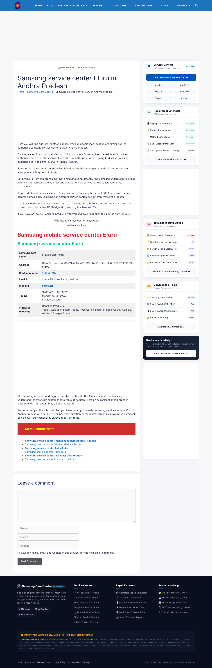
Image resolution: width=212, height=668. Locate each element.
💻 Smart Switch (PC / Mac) (173, 597)
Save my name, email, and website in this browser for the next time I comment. (67, 552)
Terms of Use (43, 662)
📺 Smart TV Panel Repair (129, 617)
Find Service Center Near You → (171, 77)
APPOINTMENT (143, 5)
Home (21, 91)
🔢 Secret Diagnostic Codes (173, 602)
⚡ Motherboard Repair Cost (130, 607)
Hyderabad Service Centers (87, 612)
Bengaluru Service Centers (87, 607)
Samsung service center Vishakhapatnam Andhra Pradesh (60, 440)
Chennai (158, 98)
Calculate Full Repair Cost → (171, 159)
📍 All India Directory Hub (86, 592)
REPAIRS (97, 5)
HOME (38, 5)
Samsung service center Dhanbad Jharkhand (51, 459)
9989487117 (49, 273)
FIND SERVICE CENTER (71, 5)
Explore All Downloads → (171, 326)
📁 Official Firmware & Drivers (174, 592)
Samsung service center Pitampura (45, 451)
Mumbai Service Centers (86, 597)
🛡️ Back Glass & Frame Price (130, 612)
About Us (29, 662)
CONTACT (162, 5)
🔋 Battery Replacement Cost (131, 602)
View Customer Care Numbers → (171, 353)
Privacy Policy (58, 662)
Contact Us (73, 662)
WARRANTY (184, 5)
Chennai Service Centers (86, 617)
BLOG (50, 5)
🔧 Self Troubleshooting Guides (174, 607)
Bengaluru (158, 91)
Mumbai (158, 85)
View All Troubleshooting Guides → (171, 271)
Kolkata (184, 98)
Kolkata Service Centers (86, 622)
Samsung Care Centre (40, 91)
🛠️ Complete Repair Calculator (131, 592)
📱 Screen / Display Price (129, 597)
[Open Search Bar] (196, 5)
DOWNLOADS (118, 5)
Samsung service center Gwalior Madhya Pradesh (54, 444)
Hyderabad (184, 91)
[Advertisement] (106, 34)
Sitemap (86, 662)
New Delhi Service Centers (87, 602)
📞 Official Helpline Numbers (173, 612)
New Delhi (184, 85)
